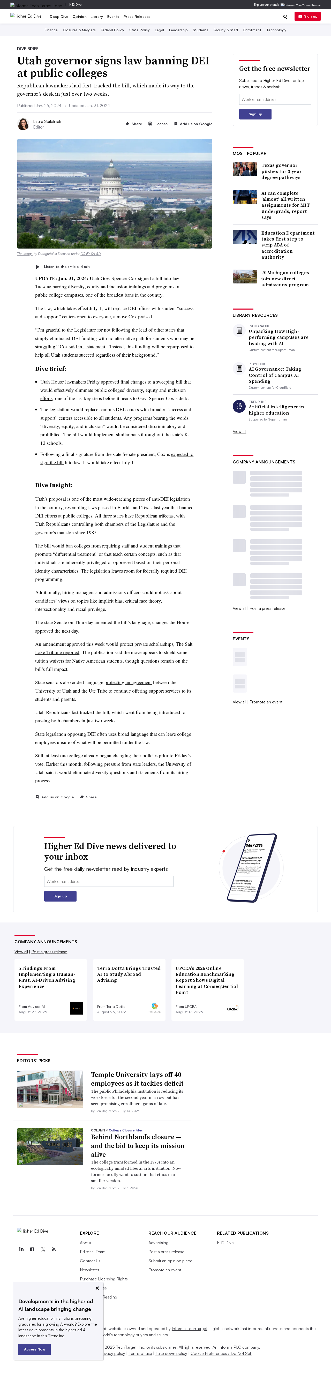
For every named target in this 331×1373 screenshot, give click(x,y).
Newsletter (89, 1269)
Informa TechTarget (189, 1328)
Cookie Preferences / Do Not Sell (221, 1353)
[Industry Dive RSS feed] (53, 1249)
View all (239, 431)
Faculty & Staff (226, 30)
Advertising (158, 1242)
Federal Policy (112, 30)
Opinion (80, 16)
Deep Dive (59, 16)
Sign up (311, 16)
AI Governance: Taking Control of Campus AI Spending (275, 375)
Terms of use (140, 1353)
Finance (51, 30)
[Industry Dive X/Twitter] (42, 1249)
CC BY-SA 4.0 (90, 254)
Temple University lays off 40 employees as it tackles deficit (137, 1079)
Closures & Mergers (79, 30)
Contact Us (90, 1260)
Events (113, 16)
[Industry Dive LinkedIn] (21, 1249)
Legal (159, 30)
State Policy (139, 30)
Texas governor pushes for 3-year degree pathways (281, 171)
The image (25, 254)
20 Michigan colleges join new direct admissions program (285, 278)
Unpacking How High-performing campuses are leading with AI (279, 337)
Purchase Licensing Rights (104, 1278)
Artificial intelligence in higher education (276, 410)
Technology (276, 30)
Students (200, 30)
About (85, 1242)
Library (97, 16)
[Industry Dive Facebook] (32, 1249)
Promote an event (266, 701)
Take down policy (171, 1353)
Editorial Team (93, 1251)
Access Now (34, 1349)
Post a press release (267, 608)
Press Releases (137, 16)
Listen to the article (67, 267)
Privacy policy (112, 1353)
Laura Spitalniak (47, 121)
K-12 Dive (75, 4)
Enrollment (252, 30)
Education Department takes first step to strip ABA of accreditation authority (288, 245)
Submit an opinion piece (170, 1260)
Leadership (178, 30)
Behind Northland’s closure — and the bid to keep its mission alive (138, 1145)
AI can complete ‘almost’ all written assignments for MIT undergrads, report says (285, 205)
